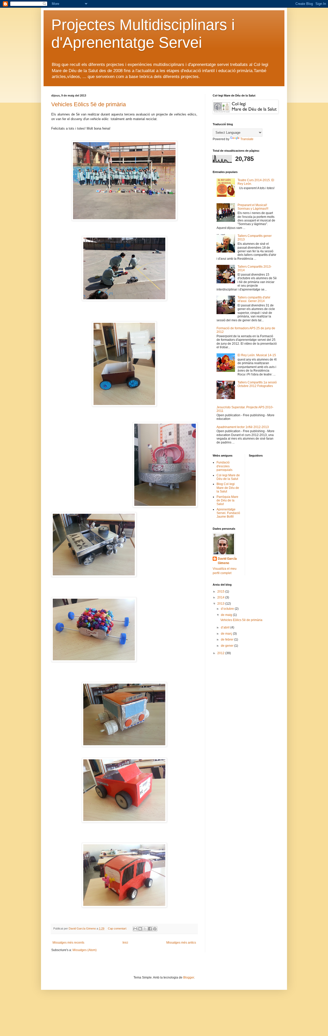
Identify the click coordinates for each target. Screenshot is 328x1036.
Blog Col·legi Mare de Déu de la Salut (228, 487)
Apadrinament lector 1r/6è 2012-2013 (243, 427)
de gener (227, 645)
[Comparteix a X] (145, 928)
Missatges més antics (181, 942)
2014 (221, 597)
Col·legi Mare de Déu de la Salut (228, 477)
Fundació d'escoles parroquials (224, 466)
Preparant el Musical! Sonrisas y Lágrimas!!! (253, 206)
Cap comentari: (118, 928)
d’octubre (228, 609)
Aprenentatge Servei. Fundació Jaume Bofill (228, 513)
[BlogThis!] (140, 928)
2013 (221, 603)
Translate (246, 139)
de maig (227, 615)
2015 (221, 591)
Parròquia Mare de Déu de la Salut (227, 500)
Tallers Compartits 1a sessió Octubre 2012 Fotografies (257, 384)
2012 (221, 653)
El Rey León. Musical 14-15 (257, 355)
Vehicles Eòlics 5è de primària (88, 104)
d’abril (225, 627)
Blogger (188, 977)
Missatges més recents (68, 942)
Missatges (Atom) (85, 950)
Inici (125, 942)
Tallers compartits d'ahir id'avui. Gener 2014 (254, 299)
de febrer (227, 639)
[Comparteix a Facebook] (149, 928)
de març (227, 633)
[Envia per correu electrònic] (135, 928)
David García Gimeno (227, 561)
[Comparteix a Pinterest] (154, 928)
